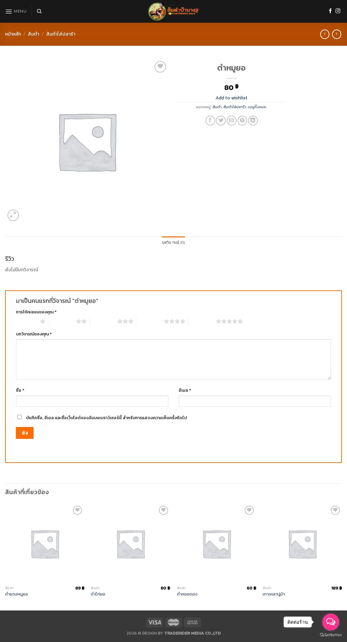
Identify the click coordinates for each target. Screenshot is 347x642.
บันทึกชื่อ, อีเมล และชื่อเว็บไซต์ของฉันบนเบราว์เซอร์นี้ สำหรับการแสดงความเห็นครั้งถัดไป (106, 417)
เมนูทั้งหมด (257, 107)
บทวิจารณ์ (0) (173, 242)
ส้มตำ (33, 34)
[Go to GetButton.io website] (331, 635)
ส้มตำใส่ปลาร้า (60, 34)
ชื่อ (20, 390)
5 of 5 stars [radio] (202, 321)
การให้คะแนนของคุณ (36, 312)
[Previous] (5, 556)
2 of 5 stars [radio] (62, 321)
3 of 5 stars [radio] (103, 321)
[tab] (173, 242)
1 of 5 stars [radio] (26, 321)
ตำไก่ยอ (98, 594)
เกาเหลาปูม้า (274, 594)
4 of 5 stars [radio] (150, 321)
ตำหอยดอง (187, 594)
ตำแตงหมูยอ (16, 594)
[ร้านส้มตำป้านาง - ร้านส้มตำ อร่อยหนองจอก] (173, 11)
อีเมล (185, 390)
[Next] (341, 556)
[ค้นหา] (39, 11)
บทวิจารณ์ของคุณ (34, 334)
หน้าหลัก (13, 34)
